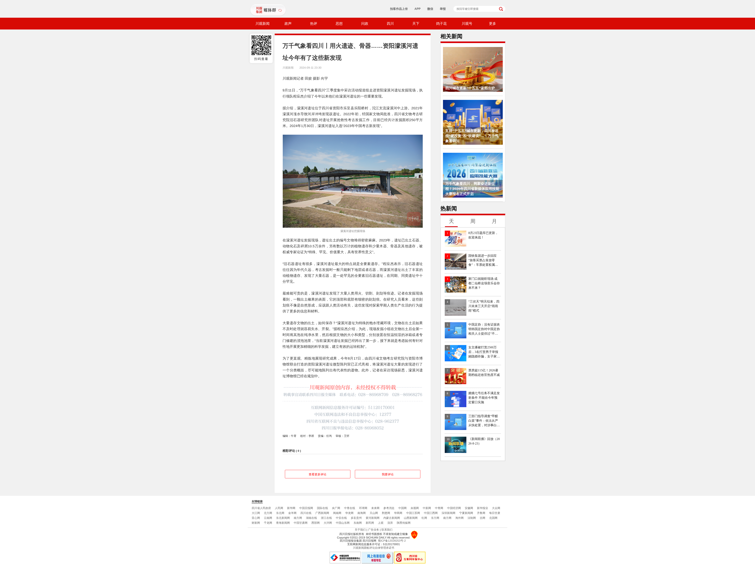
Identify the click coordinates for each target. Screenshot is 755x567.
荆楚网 (386, 513)
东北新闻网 (283, 517)
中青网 (439, 508)
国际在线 (322, 508)
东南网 (358, 522)
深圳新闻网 (448, 513)
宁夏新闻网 (466, 513)
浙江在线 (326, 517)
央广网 (336, 508)
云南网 (268, 517)
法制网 (472, 517)
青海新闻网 (283, 522)
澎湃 (390, 522)
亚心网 (256, 517)
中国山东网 (343, 522)
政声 (288, 24)
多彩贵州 (356, 517)
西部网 (315, 522)
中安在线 (341, 517)
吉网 (482, 517)
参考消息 (388, 508)
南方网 (298, 517)
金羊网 (292, 513)
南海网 (361, 513)
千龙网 (268, 522)
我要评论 (388, 474)
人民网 (279, 508)
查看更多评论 (317, 474)
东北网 (280, 513)
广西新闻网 (322, 513)
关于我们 (360, 529)
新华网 (291, 508)
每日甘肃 (494, 513)
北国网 (493, 517)
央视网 (415, 508)
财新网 (256, 522)
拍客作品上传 (399, 8)
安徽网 (469, 508)
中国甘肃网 (301, 522)
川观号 (467, 24)
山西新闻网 (411, 517)
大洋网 (328, 522)
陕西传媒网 (404, 522)
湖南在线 (311, 517)
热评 (313, 24)
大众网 (496, 508)
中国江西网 (431, 513)
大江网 (256, 513)
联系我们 (386, 529)
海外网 (459, 517)
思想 (339, 24)
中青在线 (349, 508)
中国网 (402, 508)
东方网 (435, 517)
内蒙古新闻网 (391, 517)
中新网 (427, 508)
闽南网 (337, 513)
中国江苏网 (413, 513)
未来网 (375, 508)
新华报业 (482, 508)
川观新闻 (262, 24)
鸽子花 (441, 24)
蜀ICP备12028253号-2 (392, 540)
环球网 (363, 508)
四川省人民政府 (261, 508)
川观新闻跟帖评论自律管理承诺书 (373, 547)
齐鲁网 (481, 513)
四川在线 (305, 513)
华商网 (398, 513)
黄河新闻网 (372, 517)
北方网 (268, 513)
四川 (390, 24)
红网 (424, 517)
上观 (380, 522)
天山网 (374, 513)
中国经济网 (454, 508)
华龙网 (349, 513)
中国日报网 (306, 508)
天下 (415, 24)
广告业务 (373, 529)
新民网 (370, 522)
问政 (364, 24)
